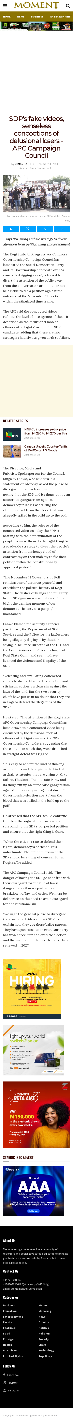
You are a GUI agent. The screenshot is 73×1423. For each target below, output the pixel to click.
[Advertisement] (36, 69)
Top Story (45, 1356)
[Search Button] (68, 5)
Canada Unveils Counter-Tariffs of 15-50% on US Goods (46, 448)
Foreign (8, 1339)
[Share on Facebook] (11, 229)
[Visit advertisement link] (36, 26)
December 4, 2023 (47, 164)
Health (7, 1345)
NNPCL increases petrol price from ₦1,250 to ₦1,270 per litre (45, 431)
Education (10, 1311)
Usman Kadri (23, 164)
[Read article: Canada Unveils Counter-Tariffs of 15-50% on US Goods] (12, 451)
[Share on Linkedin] (62, 229)
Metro (43, 1305)
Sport (42, 1345)
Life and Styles (13, 1356)
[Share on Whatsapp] (45, 229)
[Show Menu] (5, 5)
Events (7, 1322)
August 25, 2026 (32, 438)
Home (7, 16)
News (20, 16)
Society (44, 1339)
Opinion (44, 1322)
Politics (44, 1328)
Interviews (10, 1350)
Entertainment (61, 16)
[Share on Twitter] (28, 229)
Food (6, 1333)
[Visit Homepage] (36, 6)
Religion (44, 1333)
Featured (9, 1328)
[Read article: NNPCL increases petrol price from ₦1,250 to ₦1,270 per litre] (12, 434)
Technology (46, 1350)
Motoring (45, 1311)
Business (37, 16)
